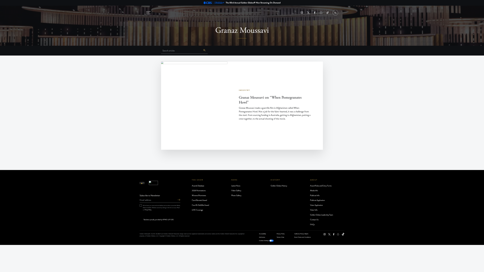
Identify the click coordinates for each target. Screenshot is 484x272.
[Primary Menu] (148, 12)
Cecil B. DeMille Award (200, 205)
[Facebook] (314, 12)
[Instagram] (301, 12)
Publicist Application (317, 200)
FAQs (312, 224)
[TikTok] (327, 12)
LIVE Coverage (197, 210)
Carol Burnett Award (199, 200)
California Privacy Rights (301, 233)
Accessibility (262, 233)
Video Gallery (236, 190)
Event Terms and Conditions (302, 237)
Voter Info (313, 210)
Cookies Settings (264, 240)
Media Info (314, 190)
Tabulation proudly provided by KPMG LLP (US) (158, 220)
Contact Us (314, 219)
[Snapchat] (321, 12)
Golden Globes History (279, 185)
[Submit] (178, 200)
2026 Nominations (199, 190)
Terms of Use (280, 237)
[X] (308, 12)
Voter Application (316, 205)
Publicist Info (315, 195)
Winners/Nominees (199, 195)
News (234, 180)
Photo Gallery (236, 195)
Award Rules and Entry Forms (320, 185)
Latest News (235, 185)
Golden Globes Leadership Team (321, 214)
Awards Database (198, 185)
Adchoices (262, 237)
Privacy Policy (148, 210)
